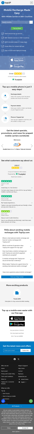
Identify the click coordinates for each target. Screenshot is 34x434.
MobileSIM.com (22, 376)
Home (3, 368)
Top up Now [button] (17, 28)
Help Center (21, 368)
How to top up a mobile (9, 396)
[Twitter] (19, 359)
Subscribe (25, 350)
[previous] (2, 146)
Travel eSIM (17, 299)
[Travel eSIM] (17, 293)
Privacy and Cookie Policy (8, 374)
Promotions (6, 399)
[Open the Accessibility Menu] (3, 401)
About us (3, 379)
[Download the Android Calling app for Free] (17, 66)
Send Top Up (6, 393)
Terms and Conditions (7, 376)
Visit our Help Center (17, 277)
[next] (31, 146)
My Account (4, 371)
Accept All (25, 428)
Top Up (3, 391)
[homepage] (15, 2)
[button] (31, 2)
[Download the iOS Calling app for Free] (17, 60)
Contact (20, 371)
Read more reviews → (17, 177)
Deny (8, 428)
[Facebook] (15, 359)
